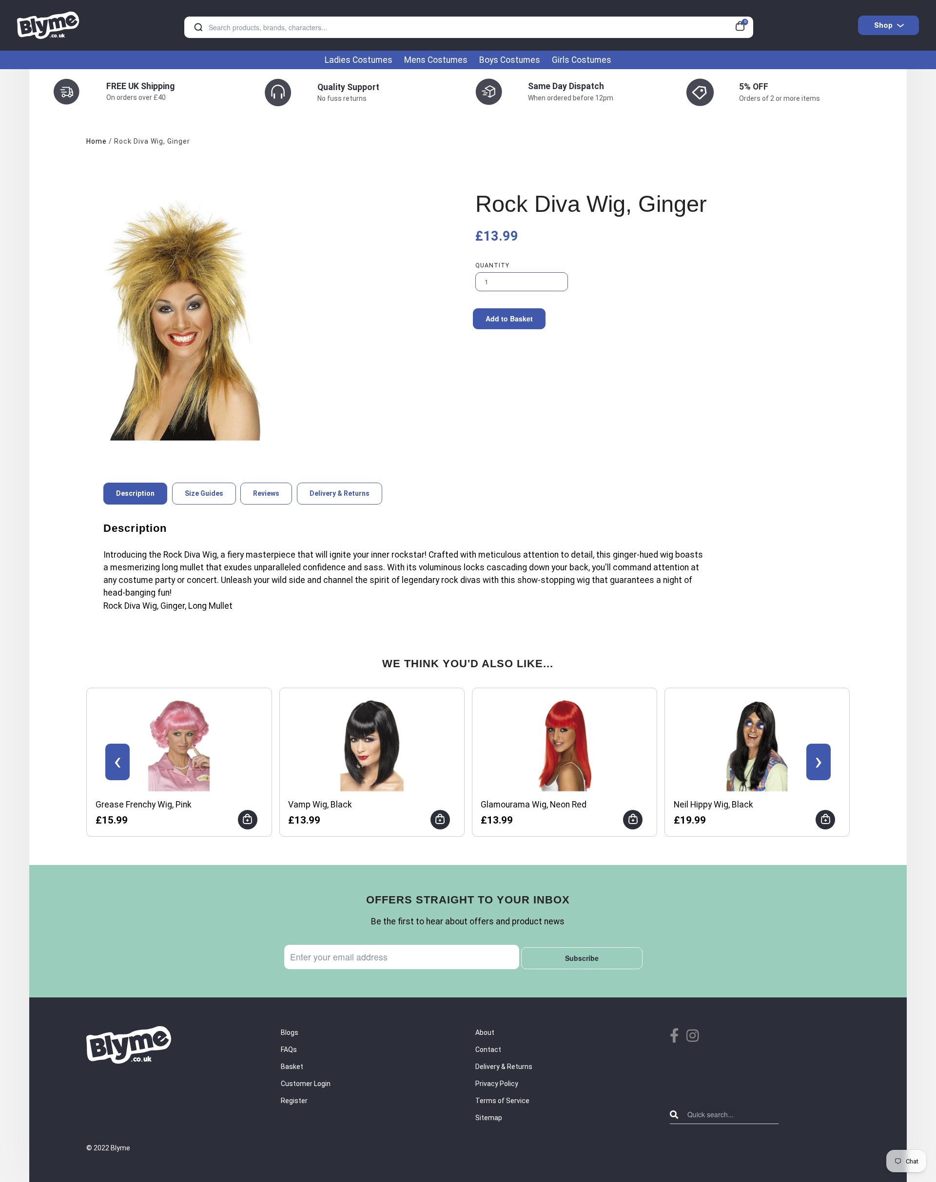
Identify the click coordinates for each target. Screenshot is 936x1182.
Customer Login (306, 1084)
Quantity (492, 265)
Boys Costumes (509, 60)
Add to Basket (509, 318)
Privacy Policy (496, 1084)
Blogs (289, 1032)
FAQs (289, 1049)
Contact (488, 1049)
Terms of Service (502, 1101)
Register (294, 1101)
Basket (292, 1066)
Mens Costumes (436, 60)
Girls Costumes (581, 60)
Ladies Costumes (358, 60)
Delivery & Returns (503, 1066)
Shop (883, 25)
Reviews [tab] (266, 493)
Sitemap (488, 1118)
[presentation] (117, 762)
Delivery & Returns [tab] (340, 493)
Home (96, 141)
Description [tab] (135, 493)
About (484, 1032)
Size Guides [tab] (204, 493)
